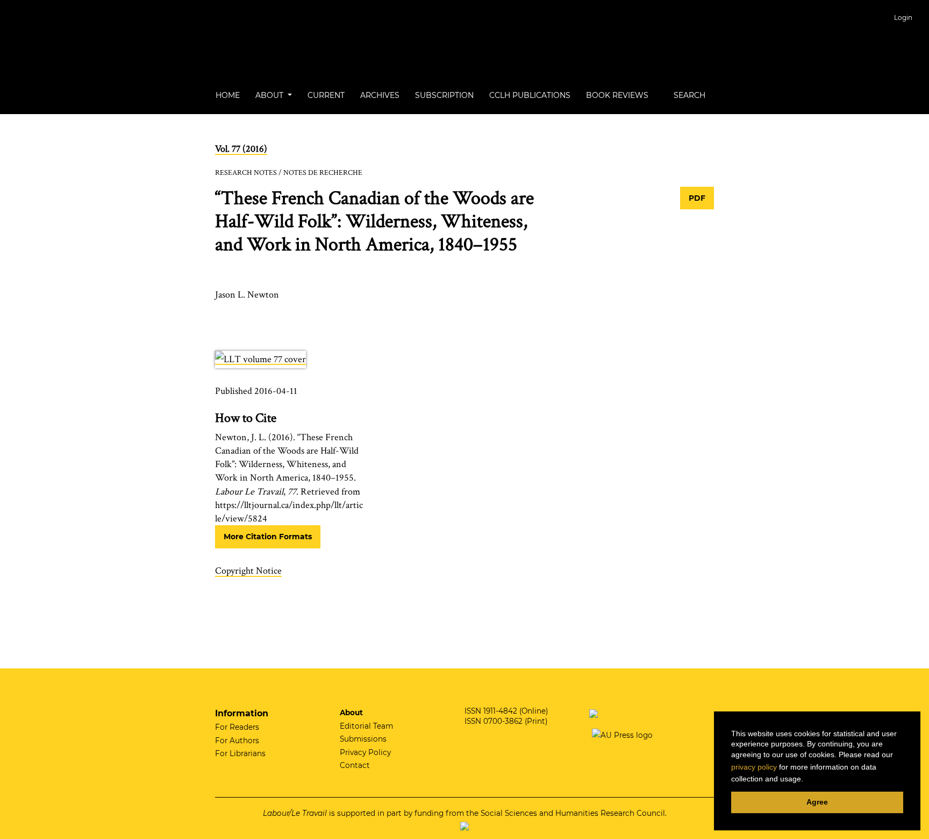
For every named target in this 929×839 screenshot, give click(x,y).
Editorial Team (366, 726)
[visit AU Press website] (621, 734)
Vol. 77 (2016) (241, 149)
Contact (355, 765)
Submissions (363, 739)
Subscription (444, 95)
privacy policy (754, 767)
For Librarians (240, 753)
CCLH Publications (529, 95)
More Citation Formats (268, 536)
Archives (379, 95)
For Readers (237, 727)
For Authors (237, 740)
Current (326, 95)
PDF (697, 198)
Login (903, 17)
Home (228, 95)
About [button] (270, 95)
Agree (817, 802)
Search (688, 95)
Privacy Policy (365, 752)
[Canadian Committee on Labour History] (593, 712)
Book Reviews (617, 95)
